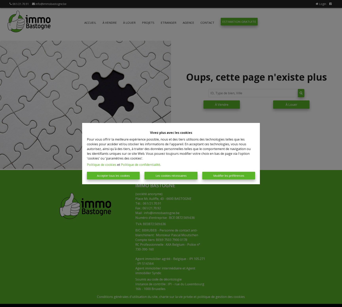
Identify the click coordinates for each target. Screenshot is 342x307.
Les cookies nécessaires (171, 176)
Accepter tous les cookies (113, 176)
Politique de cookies (101, 164)
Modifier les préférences (228, 176)
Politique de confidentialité (140, 164)
